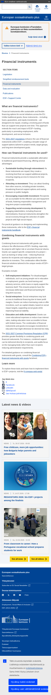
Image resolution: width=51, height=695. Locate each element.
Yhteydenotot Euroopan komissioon (15, 629)
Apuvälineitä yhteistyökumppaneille (15, 636)
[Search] (29, 6)
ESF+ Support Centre (12, 98)
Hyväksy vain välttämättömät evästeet (29, 689)
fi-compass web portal (33, 372)
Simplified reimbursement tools (16, 79)
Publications (8, 93)
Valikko (46, 19)
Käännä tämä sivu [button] (34, 46)
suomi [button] (46, 8)
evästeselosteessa (34, 668)
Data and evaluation (11, 89)
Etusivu (5, 53)
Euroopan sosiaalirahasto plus (16, 572)
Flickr (27, 595)
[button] (5, 382)
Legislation (7, 74)
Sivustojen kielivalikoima (11, 641)
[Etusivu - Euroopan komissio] (19, 619)
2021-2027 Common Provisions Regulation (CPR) (27, 334)
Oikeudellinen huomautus (11, 651)
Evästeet (5, 644)
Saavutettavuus (8, 576)
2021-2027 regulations (15, 139)
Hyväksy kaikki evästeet (23, 682)
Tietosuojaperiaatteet (10, 647)
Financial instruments (12, 84)
